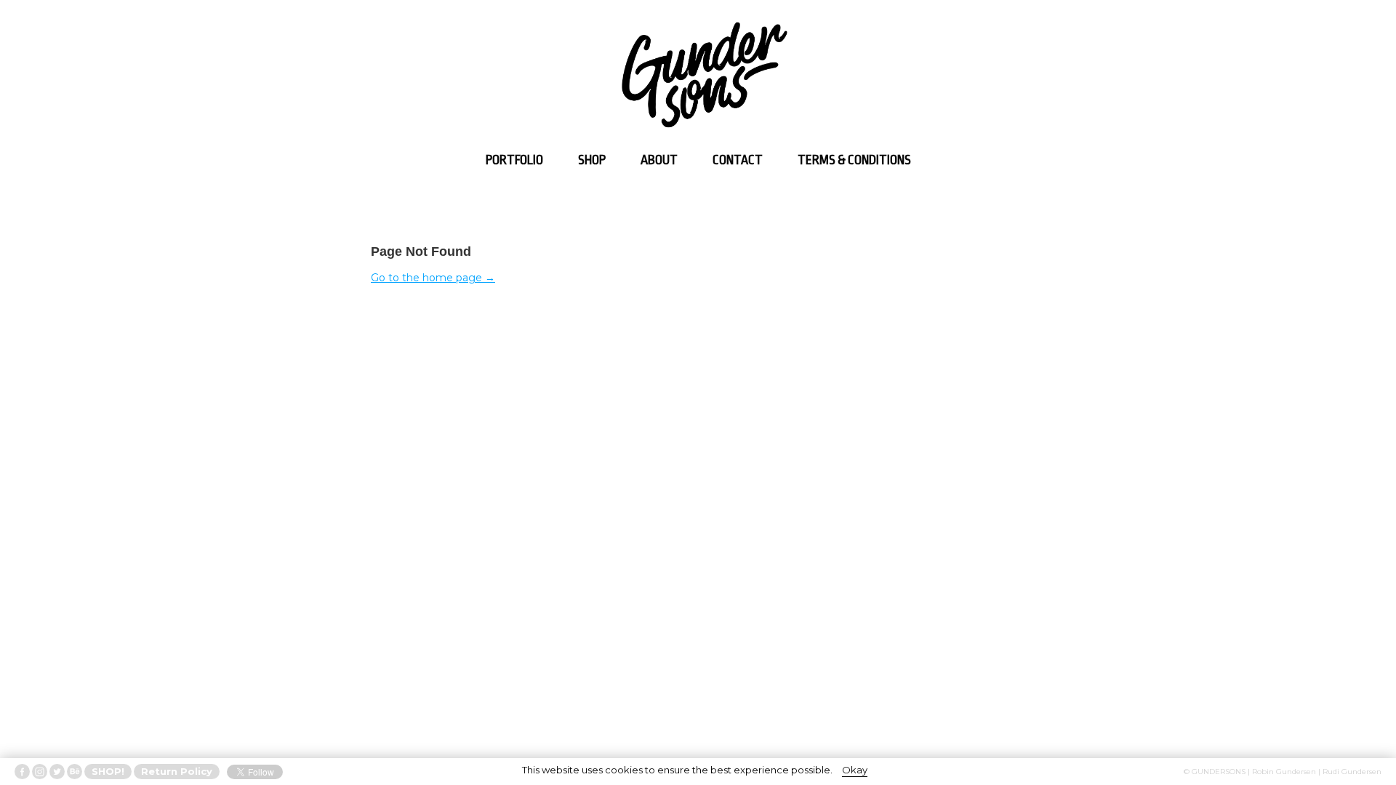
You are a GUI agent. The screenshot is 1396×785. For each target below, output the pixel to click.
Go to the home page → (433, 277)
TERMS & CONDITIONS (854, 160)
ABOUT (659, 160)
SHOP (592, 160)
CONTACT (738, 160)
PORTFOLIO (514, 160)
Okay (854, 770)
